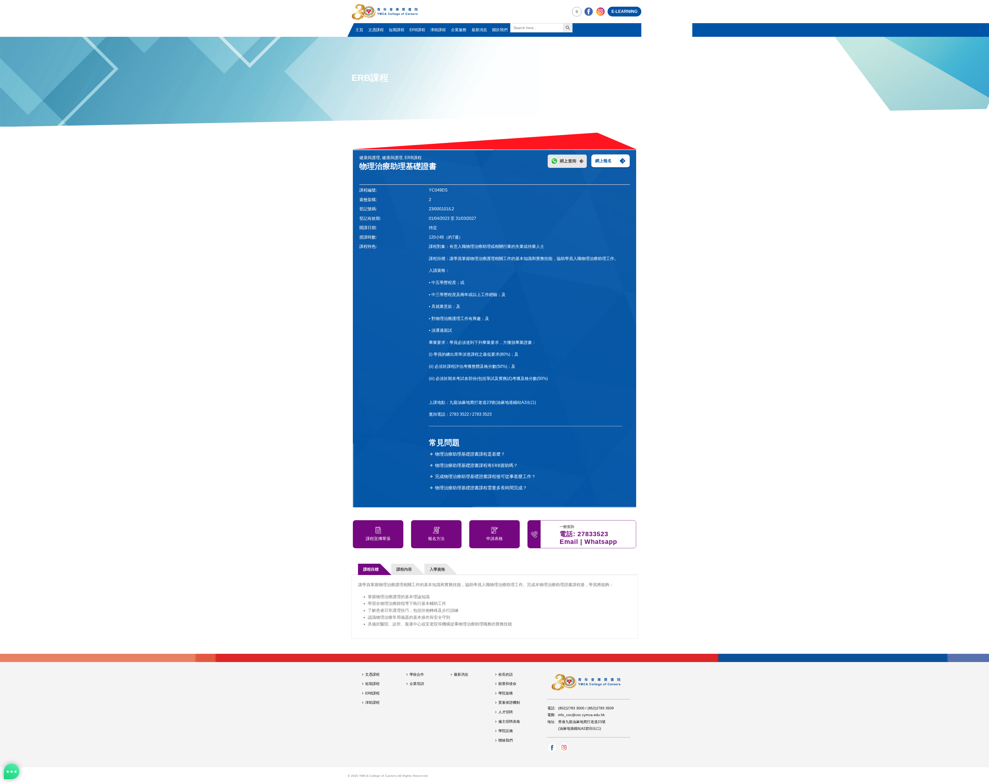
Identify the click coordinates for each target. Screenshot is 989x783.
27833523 (592, 533)
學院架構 (505, 693)
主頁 (359, 30)
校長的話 (505, 674)
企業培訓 (417, 684)
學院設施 (505, 731)
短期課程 (396, 30)
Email (569, 541)
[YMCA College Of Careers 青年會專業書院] (385, 11)
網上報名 (603, 161)
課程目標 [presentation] (371, 569)
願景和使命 (507, 684)
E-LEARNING (624, 11)
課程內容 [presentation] (404, 569)
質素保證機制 (509, 702)
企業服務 (458, 30)
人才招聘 (505, 712)
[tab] (374, 569)
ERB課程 (417, 30)
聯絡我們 (505, 740)
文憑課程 (376, 30)
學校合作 (417, 674)
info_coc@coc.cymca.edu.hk (581, 715)
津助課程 (438, 30)
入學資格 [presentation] (437, 569)
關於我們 (500, 30)
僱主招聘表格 (509, 721)
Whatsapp (600, 541)
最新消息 (479, 30)
